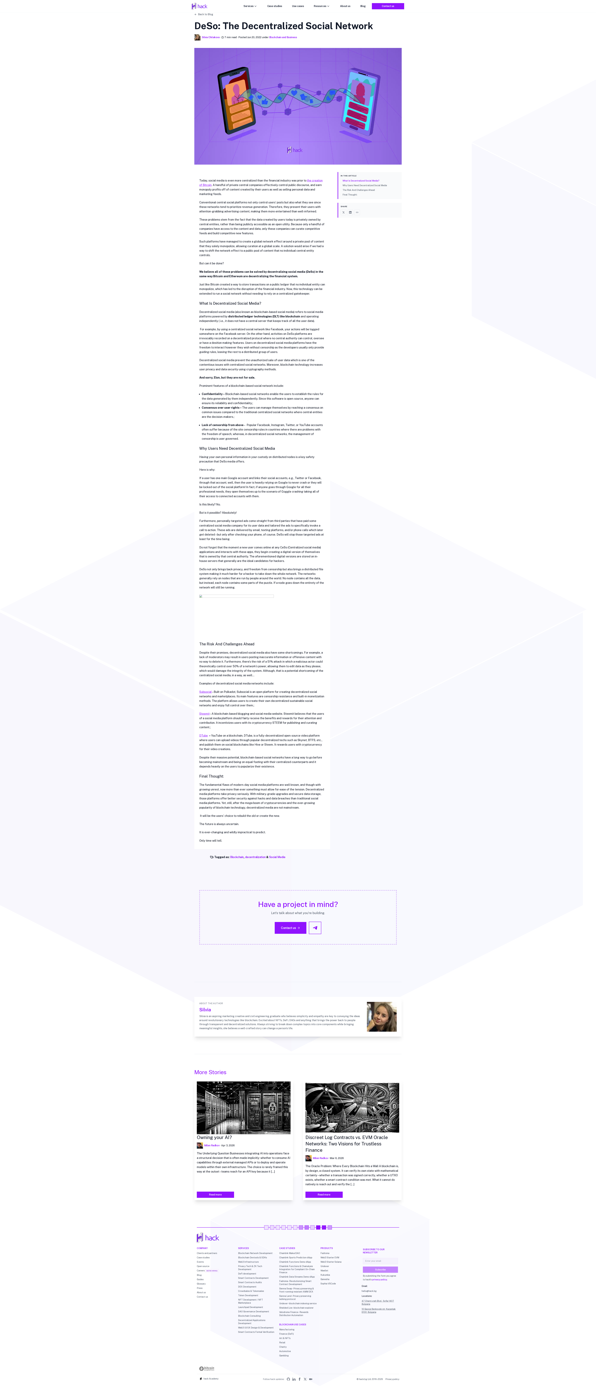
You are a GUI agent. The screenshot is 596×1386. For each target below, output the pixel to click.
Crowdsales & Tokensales (251, 1291)
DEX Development (247, 1286)
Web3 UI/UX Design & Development (256, 1327)
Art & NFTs (285, 1338)
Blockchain (237, 857)
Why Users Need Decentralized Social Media (365, 185)
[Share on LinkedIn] (350, 212)
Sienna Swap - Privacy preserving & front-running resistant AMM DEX (296, 1290)
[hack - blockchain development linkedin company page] (294, 1379)
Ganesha (325, 1279)
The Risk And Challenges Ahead (359, 190)
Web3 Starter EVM (330, 1257)
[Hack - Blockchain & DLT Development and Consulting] (298, 1237)
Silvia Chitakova (211, 37)
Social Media (277, 857)
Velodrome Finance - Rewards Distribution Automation (293, 1313)
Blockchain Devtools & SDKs (252, 1257)
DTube (203, 735)
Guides (200, 1279)
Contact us (388, 6)
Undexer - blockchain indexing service (298, 1303)
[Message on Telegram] (315, 928)
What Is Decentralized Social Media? (361, 180)
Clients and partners (207, 1253)
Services (249, 6)
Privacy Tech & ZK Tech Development (250, 1268)
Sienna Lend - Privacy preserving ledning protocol (295, 1297)
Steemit (204, 713)
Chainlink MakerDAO (289, 1253)
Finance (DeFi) (286, 1334)
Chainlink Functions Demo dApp (295, 1262)
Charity (283, 1347)
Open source (203, 1266)
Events (200, 1262)
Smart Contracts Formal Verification (256, 1332)
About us (345, 6)
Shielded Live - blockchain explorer (296, 1308)
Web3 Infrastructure (248, 1262)
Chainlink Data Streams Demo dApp (297, 1277)
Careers (201, 1270)
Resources (320, 6)
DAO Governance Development (253, 1311)
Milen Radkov (211, 1145)
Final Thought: (350, 194)
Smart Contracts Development (253, 1278)
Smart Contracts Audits (250, 1282)
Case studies (274, 6)
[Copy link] (357, 212)
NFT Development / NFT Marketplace (250, 1301)
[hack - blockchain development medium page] (310, 1379)
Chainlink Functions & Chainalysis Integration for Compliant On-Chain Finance (297, 1269)
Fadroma (325, 1253)
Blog (363, 6)
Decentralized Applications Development (251, 1322)
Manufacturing (286, 1329)
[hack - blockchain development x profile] (305, 1379)
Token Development (248, 1295)
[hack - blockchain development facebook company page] (299, 1379)
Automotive (285, 1351)
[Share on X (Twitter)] (343, 212)
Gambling (284, 1355)
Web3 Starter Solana (331, 1262)
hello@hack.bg (369, 1291)
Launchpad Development (250, 1307)
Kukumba (325, 1275)
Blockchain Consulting (249, 1316)
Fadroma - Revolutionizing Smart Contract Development (295, 1282)
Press (200, 1288)
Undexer (325, 1266)
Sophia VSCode (328, 1283)
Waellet (324, 1270)
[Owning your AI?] (244, 1107)
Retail (282, 1342)
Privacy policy (392, 1379)
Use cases (298, 6)
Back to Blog (205, 14)
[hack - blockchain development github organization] (288, 1379)
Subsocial (205, 691)
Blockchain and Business (283, 37)
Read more (215, 1194)
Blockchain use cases (292, 1324)
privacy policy (379, 1279)
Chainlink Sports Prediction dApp (295, 1257)
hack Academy (211, 1378)
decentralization (255, 857)
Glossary (201, 1284)
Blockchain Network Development (255, 1253)
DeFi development (247, 1273)
